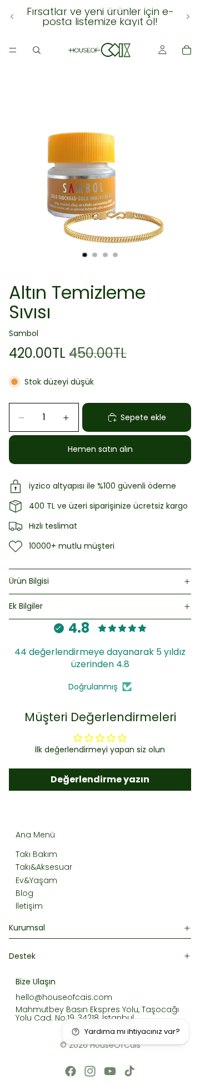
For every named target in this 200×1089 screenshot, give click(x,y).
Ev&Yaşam (36, 879)
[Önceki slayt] (12, 16)
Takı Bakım (36, 853)
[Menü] (13, 50)
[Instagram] (90, 1071)
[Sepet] (186, 50)
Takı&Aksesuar (44, 867)
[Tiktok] (129, 1071)
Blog (24, 893)
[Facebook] (70, 1071)
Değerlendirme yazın (100, 779)
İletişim (29, 905)
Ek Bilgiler (26, 606)
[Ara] (36, 50)
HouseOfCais (115, 1045)
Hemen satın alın (100, 449)
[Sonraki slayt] (188, 16)
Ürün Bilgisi (29, 581)
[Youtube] (110, 1071)
